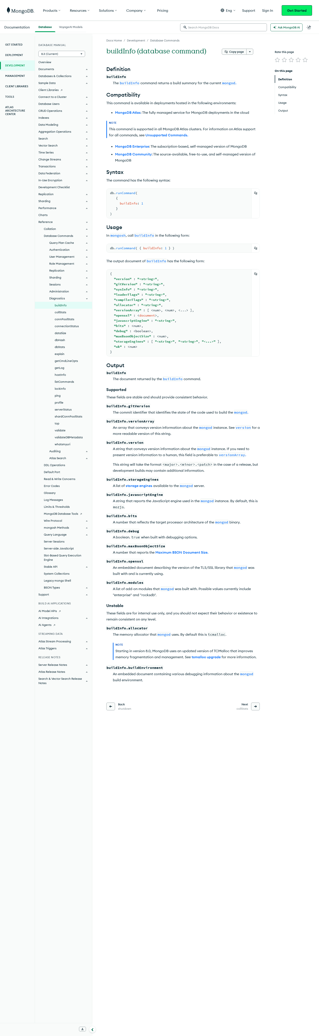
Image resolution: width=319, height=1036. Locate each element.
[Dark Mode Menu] (309, 27)
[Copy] (256, 193)
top (57, 423)
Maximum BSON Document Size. (181, 552)
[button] (228, 10)
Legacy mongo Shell (57, 580)
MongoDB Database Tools (61, 513)
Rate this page (284, 52)
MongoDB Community (133, 154)
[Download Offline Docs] (82, 1029)
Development (136, 40)
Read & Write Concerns (59, 479)
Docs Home (114, 40)
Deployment (14, 55)
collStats (60, 312)
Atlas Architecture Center (15, 111)
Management (15, 76)
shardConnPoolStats (68, 416)
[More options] (249, 52)
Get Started (297, 10)
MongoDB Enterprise (132, 146)
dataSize (60, 333)
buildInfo (61, 305)
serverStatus (63, 409)
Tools (9, 96)
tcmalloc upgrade (206, 657)
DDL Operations (54, 465)
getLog (59, 368)
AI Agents (44, 625)
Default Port (52, 472)
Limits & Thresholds (57, 506)
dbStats (60, 347)
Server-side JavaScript (59, 548)
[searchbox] (223, 27)
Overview (44, 62)
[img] (277, 60)
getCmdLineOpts (66, 361)
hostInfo (60, 374)
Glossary (50, 493)
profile (59, 402)
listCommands (64, 381)
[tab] (45, 26)
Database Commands (164, 40)
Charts (43, 215)
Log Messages (53, 500)
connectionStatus (67, 326)
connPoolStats (64, 319)
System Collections (56, 573)
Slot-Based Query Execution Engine (62, 557)
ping (58, 395)
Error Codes (52, 486)
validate (60, 430)
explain (59, 354)
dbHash (60, 340)
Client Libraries (16, 86)
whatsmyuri (62, 444)
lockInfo (60, 388)
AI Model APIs (47, 611)
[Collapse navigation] (92, 1029)
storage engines (139, 485)
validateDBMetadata (69, 437)
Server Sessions (54, 541)
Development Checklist (54, 187)
